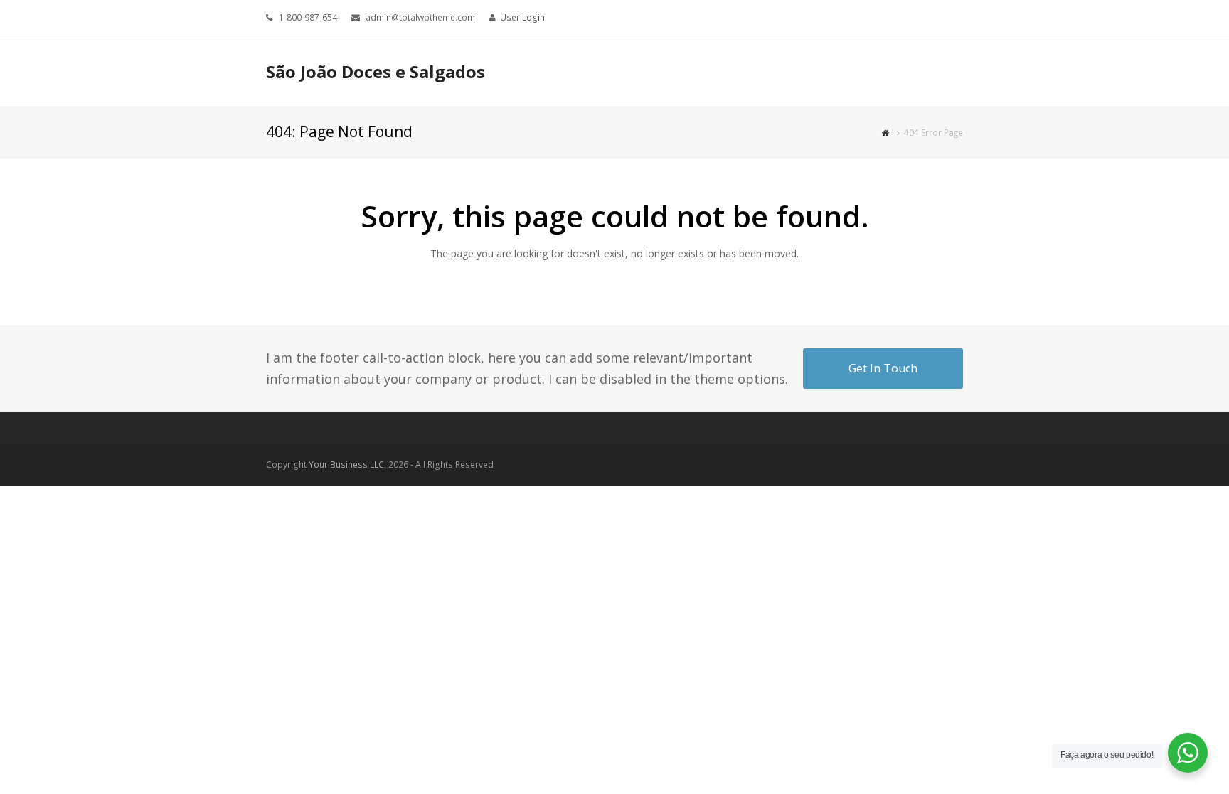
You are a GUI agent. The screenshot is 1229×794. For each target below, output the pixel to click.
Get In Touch (882, 368)
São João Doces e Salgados (375, 71)
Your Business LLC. (347, 464)
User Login (522, 17)
